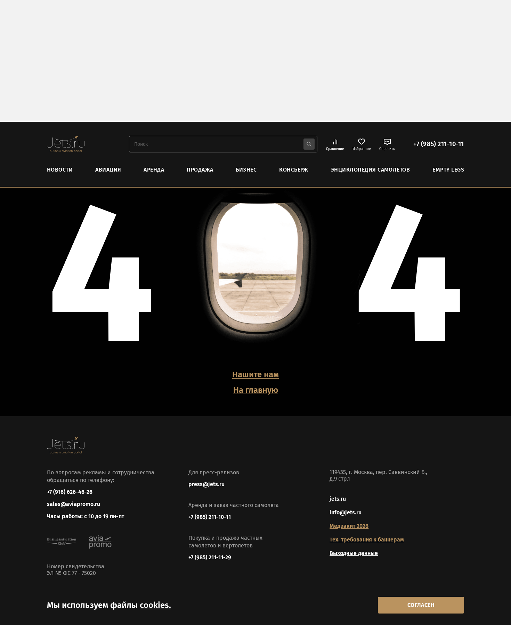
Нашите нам (255, 374)
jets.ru (338, 499)
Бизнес (246, 169)
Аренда (154, 169)
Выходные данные (354, 553)
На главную (255, 390)
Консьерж (293, 169)
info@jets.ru (346, 512)
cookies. (155, 605)
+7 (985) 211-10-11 (438, 144)
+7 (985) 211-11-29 (209, 557)
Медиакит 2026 (349, 526)
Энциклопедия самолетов (370, 169)
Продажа (200, 169)
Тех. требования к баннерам (367, 539)
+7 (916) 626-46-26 (69, 492)
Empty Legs (448, 169)
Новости (60, 169)
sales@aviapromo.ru (73, 504)
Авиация (108, 169)
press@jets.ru (206, 484)
